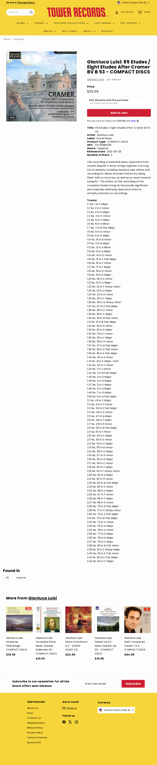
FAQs (30, 713)
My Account (34, 742)
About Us (32, 708)
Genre (21, 23)
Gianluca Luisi (95, 79)
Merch (49, 31)
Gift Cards (69, 31)
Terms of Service (37, 737)
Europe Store (27, 2)
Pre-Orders (129, 23)
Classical (21, 577)
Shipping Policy (36, 722)
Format (40, 23)
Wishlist (107, 31)
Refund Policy (35, 727)
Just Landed (103, 23)
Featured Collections (70, 23)
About (88, 31)
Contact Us (34, 717)
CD (7, 577)
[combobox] (20, 12)
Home (7, 39)
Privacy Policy (35, 732)
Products (19, 39)
